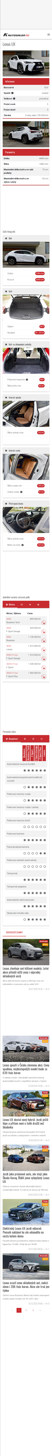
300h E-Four (12, 655)
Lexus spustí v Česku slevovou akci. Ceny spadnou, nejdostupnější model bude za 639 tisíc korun (26, 1069)
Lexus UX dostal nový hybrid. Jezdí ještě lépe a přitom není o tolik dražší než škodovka (25, 1123)
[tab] (10, 604)
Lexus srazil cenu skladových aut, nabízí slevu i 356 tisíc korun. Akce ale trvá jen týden (26, 1286)
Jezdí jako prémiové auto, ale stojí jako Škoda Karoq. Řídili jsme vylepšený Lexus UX (26, 1177)
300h (8, 619)
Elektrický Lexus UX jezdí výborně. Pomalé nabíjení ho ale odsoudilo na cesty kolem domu (23, 1232)
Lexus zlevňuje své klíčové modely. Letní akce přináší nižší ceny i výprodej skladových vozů (26, 972)
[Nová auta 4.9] (26, 1266)
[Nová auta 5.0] (26, 952)
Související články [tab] (14, 932)
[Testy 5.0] (26, 1103)
